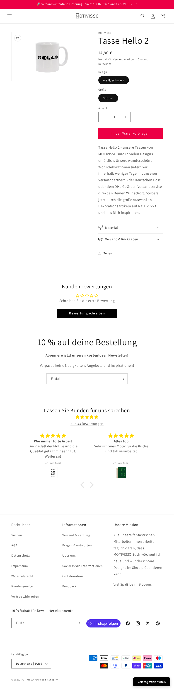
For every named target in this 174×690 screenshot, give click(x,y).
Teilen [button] (108, 253)
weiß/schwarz (113, 80)
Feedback (69, 586)
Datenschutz (20, 555)
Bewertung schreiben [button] (87, 313)
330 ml (108, 98)
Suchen (16, 535)
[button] (9, 16)
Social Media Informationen (82, 566)
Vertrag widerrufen (25, 596)
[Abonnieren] (123, 379)
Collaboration (72, 576)
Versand (118, 59)
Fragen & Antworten (77, 545)
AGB (14, 545)
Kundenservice (22, 586)
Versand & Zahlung (76, 535)
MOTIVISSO (27, 679)
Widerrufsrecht (22, 576)
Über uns (69, 555)
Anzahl (102, 108)
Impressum (19, 566)
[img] (87, 417)
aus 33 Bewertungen (87, 423)
